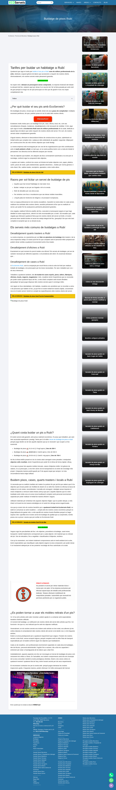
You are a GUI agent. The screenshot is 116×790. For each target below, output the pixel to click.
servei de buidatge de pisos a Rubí (61, 439)
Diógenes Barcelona (63, 739)
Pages (35, 781)
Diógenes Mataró (62, 752)
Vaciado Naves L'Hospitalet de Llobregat (44, 754)
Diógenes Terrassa (63, 744)
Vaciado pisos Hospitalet (64, 764)
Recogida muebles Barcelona (91, 741)
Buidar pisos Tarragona (89, 729)
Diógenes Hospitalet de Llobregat (67, 741)
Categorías (36, 783)
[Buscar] (51, 2)
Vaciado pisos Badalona (64, 765)
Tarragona (61, 725)
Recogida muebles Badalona (90, 746)
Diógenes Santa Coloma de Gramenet (68, 754)
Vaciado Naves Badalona (40, 756)
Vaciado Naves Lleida (39, 762)
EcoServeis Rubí (17, 265)
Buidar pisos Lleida (88, 727)
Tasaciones (36, 742)
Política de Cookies (63, 735)
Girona (60, 723)
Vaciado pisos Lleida (63, 771)
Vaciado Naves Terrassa (39, 758)
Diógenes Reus (62, 756)
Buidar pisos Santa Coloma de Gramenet (94, 733)
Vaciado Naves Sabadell (39, 760)
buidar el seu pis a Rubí (41, 71)
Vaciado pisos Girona (63, 783)
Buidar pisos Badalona (89, 722)
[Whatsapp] (111, 780)
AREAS (86, 2)
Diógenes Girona (62, 758)
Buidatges (36, 739)
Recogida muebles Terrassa (90, 748)
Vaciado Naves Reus (38, 771)
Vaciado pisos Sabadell (64, 769)
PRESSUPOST (43, 80)
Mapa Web (36, 779)
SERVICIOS (68, 2)
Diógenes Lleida (62, 748)
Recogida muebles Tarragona (91, 754)
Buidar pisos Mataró (88, 731)
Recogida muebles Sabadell (90, 750)
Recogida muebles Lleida (89, 752)
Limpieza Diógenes (38, 737)
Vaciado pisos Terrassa (64, 767)
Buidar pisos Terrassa (88, 723)
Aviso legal (61, 731)
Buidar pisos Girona (88, 737)
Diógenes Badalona (63, 742)
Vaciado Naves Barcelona (40, 752)
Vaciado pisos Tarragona (64, 773)
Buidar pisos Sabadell (88, 725)
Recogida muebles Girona (90, 764)
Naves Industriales (38, 748)
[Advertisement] (42, 50)
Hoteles (35, 744)
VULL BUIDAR (43, 527)
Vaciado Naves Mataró (39, 765)
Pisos (34, 746)
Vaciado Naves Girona (39, 773)
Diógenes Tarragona (63, 750)
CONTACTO (97, 2)
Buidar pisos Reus (88, 735)
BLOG (106, 2)
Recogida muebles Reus (89, 762)
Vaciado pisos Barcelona (64, 762)
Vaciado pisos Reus (63, 781)
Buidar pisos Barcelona (89, 718)
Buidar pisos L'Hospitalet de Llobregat (93, 720)
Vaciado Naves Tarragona (40, 764)
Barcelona (60, 722)
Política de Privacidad (64, 733)
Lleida (59, 727)
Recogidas (36, 741)
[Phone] (111, 775)
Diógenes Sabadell (63, 746)
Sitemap (35, 777)
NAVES (78, 2)
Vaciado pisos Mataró (64, 775)
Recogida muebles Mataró (90, 756)
